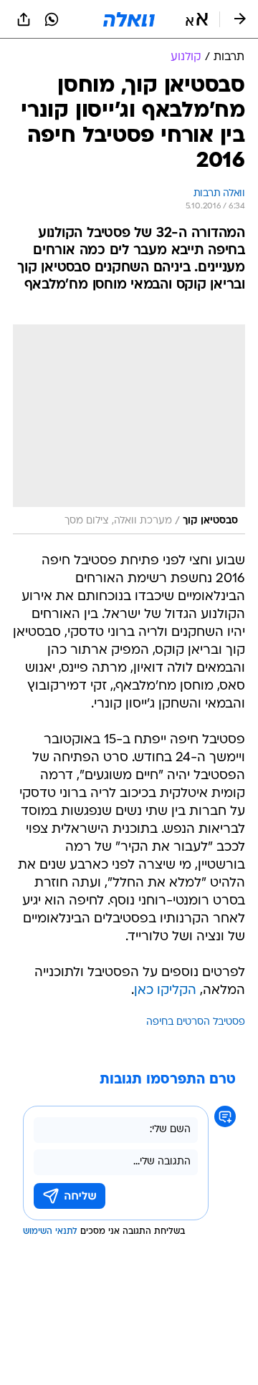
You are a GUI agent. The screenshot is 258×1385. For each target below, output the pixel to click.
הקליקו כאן (165, 991)
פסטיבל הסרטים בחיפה (195, 1022)
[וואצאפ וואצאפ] (51, 19)
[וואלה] (129, 19)
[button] (197, 19)
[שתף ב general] (24, 19)
